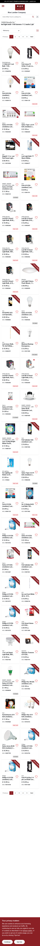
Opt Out (19, 942)
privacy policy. (28, 931)
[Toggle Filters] (37, 30)
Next (31, 36)
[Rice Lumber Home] (20, 7)
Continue (7, 942)
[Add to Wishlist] (17, 63)
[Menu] (3, 6)
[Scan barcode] (37, 16)
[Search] (33, 16)
